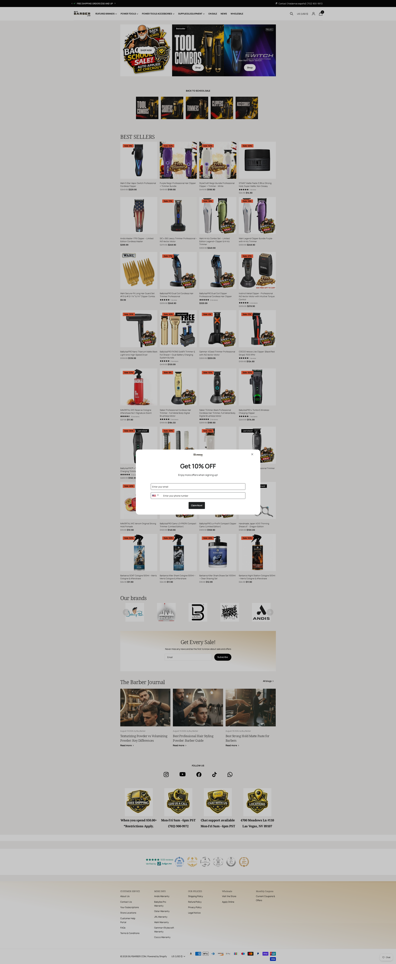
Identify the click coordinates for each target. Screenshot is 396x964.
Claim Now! (196, 505)
